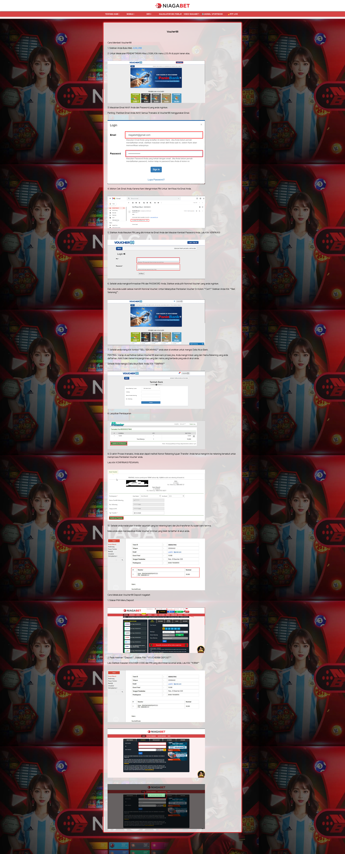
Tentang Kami (111, 14)
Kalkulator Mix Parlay (170, 14)
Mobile (130, 14)
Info (148, 14)
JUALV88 (137, 48)
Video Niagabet (191, 14)
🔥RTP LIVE (233, 14)
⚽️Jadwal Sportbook (212, 14)
